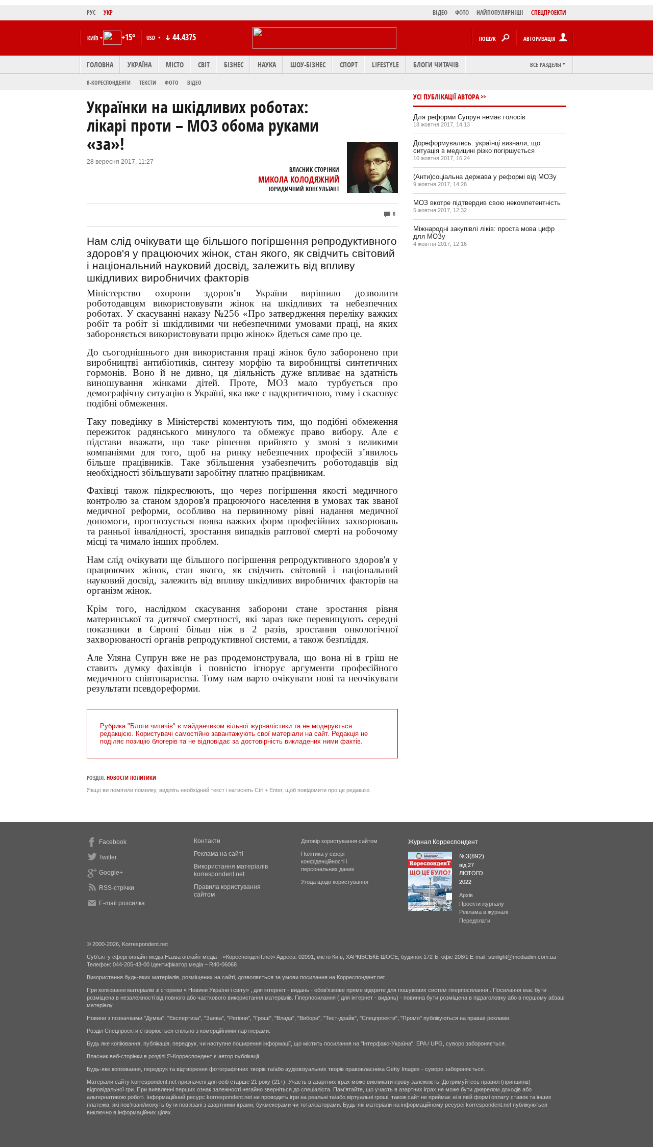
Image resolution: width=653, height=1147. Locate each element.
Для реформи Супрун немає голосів (469, 117)
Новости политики (131, 777)
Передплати (474, 920)
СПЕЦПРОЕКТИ (548, 12)
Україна (140, 64)
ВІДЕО (440, 12)
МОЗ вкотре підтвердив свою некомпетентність (487, 203)
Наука (267, 64)
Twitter (108, 857)
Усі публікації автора (446, 96)
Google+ (111, 872)
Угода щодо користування (334, 882)
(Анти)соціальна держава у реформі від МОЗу (485, 177)
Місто (175, 64)
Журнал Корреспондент (443, 842)
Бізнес (233, 64)
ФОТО (462, 12)
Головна (100, 64)
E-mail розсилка (122, 903)
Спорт (349, 64)
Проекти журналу (481, 904)
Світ (204, 64)
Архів (466, 895)
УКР (108, 12)
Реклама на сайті (218, 853)
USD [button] (151, 37)
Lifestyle (385, 64)
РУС (91, 12)
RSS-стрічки (116, 887)
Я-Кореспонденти (109, 82)
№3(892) (471, 856)
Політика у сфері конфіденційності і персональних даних (328, 861)
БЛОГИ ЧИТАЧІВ (436, 64)
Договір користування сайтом (339, 841)
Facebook (113, 842)
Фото (172, 82)
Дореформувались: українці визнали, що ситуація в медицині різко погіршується (476, 147)
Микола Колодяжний (298, 179)
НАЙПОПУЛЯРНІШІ (499, 12)
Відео (194, 82)
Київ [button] (92, 38)
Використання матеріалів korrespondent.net (231, 870)
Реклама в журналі (483, 912)
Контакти (207, 841)
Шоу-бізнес (307, 64)
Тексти (147, 82)
